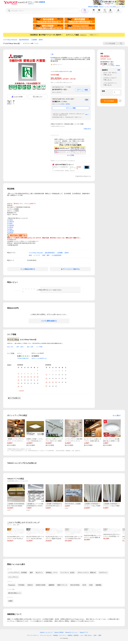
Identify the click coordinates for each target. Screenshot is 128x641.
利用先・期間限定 (65, 104)
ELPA (84, 585)
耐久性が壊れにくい (14, 593)
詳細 (70, 71)
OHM (90, 585)
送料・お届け (20, 346)
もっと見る (116, 415)
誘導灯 (41, 39)
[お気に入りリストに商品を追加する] (120, 100)
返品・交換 (30, 346)
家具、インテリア (34, 255)
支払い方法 (10, 346)
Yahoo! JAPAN (93, 6)
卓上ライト (39, 572)
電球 (31, 572)
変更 (119, 70)
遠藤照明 (51, 585)
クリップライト (13, 577)
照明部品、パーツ (51, 572)
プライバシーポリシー (33, 635)
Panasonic (11, 585)
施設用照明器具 (24, 39)
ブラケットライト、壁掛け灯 (87, 572)
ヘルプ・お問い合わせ (86, 635)
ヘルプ (123, 6)
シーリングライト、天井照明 (17, 572)
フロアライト (103, 572)
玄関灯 (10, 601)
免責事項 (70, 635)
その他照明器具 (56, 255)
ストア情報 (39, 346)
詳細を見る (87, 129)
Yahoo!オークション (71, 632)
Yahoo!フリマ (84, 632)
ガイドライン (62, 635)
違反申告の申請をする (84, 176)
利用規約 (55, 635)
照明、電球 (45, 255)
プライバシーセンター (46, 635)
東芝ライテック (62, 585)
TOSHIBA (21, 585)
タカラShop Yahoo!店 (10, 39)
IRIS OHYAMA (74, 585)
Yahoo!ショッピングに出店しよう (109, 6)
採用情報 (76, 635)
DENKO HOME (40, 585)
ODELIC (30, 585)
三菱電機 (34, 39)
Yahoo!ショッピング (46, 632)
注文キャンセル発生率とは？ (39, 358)
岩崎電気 (98, 585)
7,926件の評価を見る (23, 358)
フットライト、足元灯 (67, 572)
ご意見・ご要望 (97, 635)
